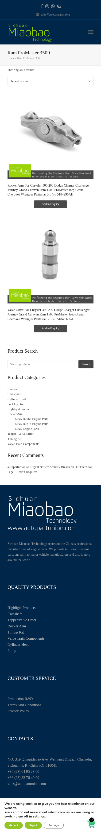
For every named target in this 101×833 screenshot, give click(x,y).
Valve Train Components (26, 638)
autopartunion (17, 467)
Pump (12, 651)
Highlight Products (21, 608)
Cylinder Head (18, 644)
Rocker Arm (17, 626)
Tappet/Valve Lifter (22, 620)
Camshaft (15, 614)
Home (11, 58)
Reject (33, 825)
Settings (53, 825)
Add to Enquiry (50, 204)
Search (86, 364)
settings (39, 816)
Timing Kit (16, 632)
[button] (90, 32)
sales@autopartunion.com (55, 14)
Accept (13, 825)
